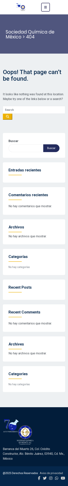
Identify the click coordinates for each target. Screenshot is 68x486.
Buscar (13, 141)
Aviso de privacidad (51, 473)
